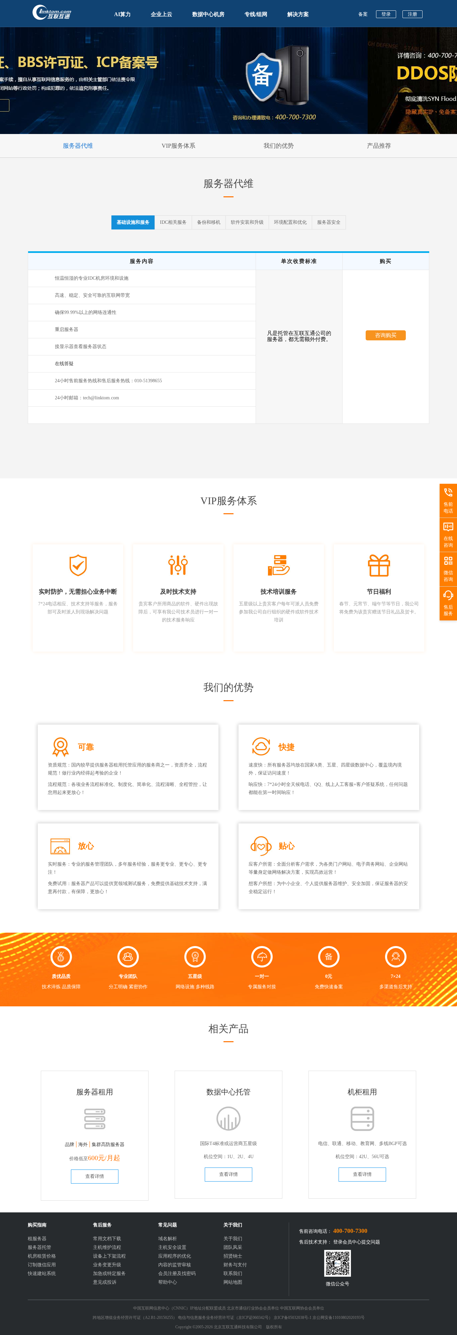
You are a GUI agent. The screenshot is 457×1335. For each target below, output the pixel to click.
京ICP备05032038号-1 (292, 1317)
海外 (83, 1144)
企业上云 (161, 14)
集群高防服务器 (108, 1144)
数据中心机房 (208, 14)
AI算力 (122, 14)
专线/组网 (256, 14)
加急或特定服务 (109, 1273)
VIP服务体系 (178, 145)
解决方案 (298, 14)
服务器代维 (78, 145)
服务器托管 (39, 1247)
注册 (412, 14)
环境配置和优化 (290, 222)
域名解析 (167, 1238)
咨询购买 (385, 335)
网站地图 (232, 1282)
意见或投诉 (104, 1282)
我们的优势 (279, 145)
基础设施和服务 (133, 222)
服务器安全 (329, 222)
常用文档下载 (107, 1238)
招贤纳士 (232, 1256)
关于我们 (232, 1238)
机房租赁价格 (42, 1256)
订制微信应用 (42, 1264)
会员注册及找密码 (177, 1273)
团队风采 (232, 1247)
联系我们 (232, 1273)
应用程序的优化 (174, 1256)
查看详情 (94, 1176)
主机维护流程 (107, 1247)
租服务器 (37, 1238)
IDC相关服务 (173, 222)
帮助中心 (167, 1282)
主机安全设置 (172, 1247)
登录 (386, 14)
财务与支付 (235, 1264)
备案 (363, 14)
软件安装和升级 (247, 222)
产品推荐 (379, 145)
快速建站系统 (42, 1273)
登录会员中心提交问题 (356, 1242)
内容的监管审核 (174, 1264)
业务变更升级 (107, 1264)
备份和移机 (208, 222)
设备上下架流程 (109, 1256)
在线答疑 (64, 363)
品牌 (69, 1144)
